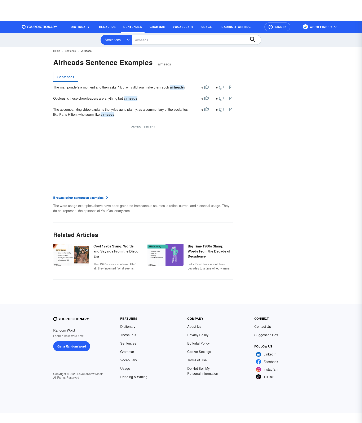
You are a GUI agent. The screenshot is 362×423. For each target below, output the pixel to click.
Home (56, 50)
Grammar (127, 351)
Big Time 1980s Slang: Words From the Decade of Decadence (209, 251)
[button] (277, 26)
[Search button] (254, 39)
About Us (194, 326)
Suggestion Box (266, 334)
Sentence (70, 50)
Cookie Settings (199, 351)
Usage (125, 368)
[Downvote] (221, 87)
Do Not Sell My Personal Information (202, 371)
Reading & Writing (133, 376)
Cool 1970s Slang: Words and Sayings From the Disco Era (115, 251)
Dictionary (127, 326)
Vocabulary (128, 360)
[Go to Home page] (39, 27)
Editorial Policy (198, 343)
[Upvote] (206, 87)
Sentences (113, 39)
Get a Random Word (71, 346)
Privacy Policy (197, 334)
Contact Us (262, 326)
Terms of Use (197, 360)
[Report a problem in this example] (230, 87)
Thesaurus (128, 334)
